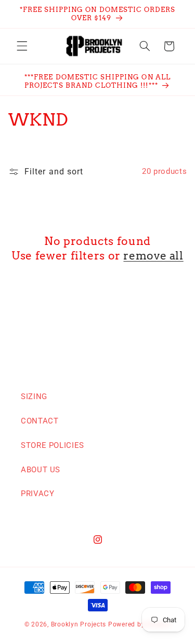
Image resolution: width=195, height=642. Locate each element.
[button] (22, 46)
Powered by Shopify (139, 624)
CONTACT (39, 421)
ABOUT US (40, 469)
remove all (153, 255)
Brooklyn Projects (79, 624)
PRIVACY (37, 493)
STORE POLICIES (52, 445)
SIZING (34, 396)
